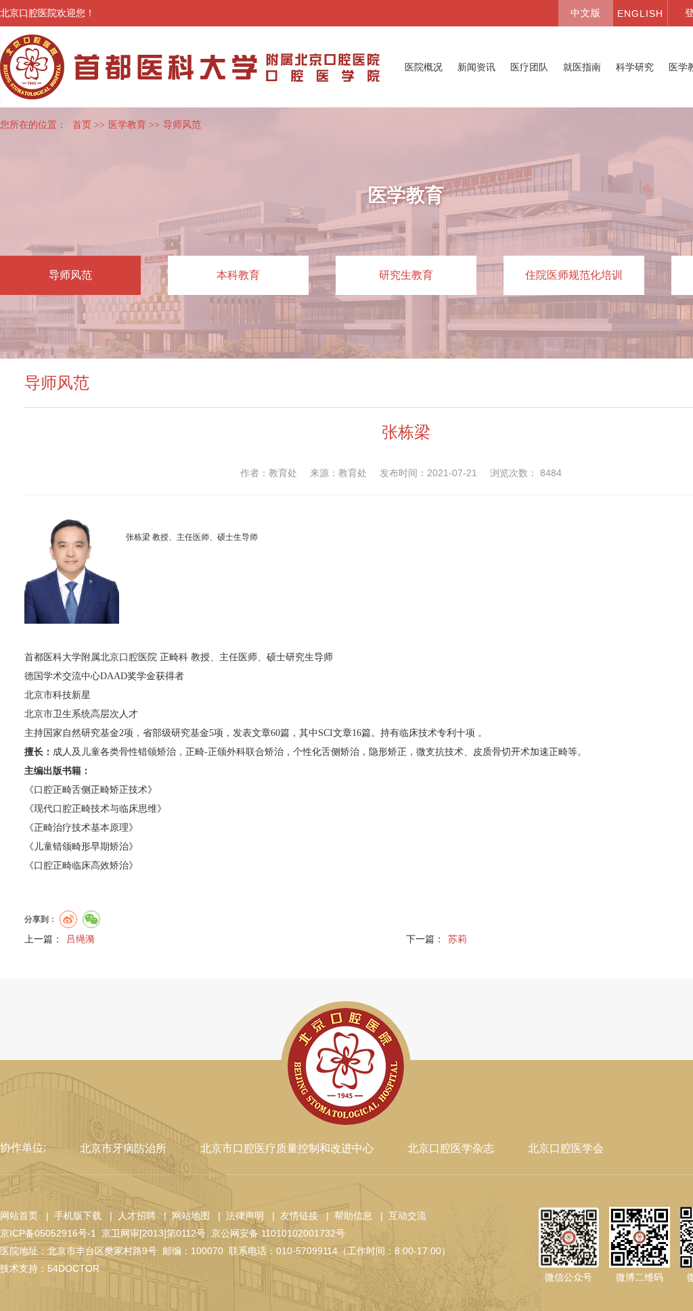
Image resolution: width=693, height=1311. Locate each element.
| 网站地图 (184, 1215)
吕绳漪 (80, 939)
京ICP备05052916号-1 (48, 1233)
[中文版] (585, 13)
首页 (81, 125)
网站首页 (19, 1215)
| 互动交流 (400, 1215)
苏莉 (457, 939)
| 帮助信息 (346, 1215)
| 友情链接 (292, 1215)
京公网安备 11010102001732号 (278, 1233)
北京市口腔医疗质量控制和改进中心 (287, 1148)
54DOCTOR (73, 1268)
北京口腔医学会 (566, 1148)
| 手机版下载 (71, 1215)
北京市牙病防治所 (123, 1148)
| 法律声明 (238, 1215)
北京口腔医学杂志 (450, 1148)
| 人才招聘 (130, 1215)
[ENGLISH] (640, 13)
